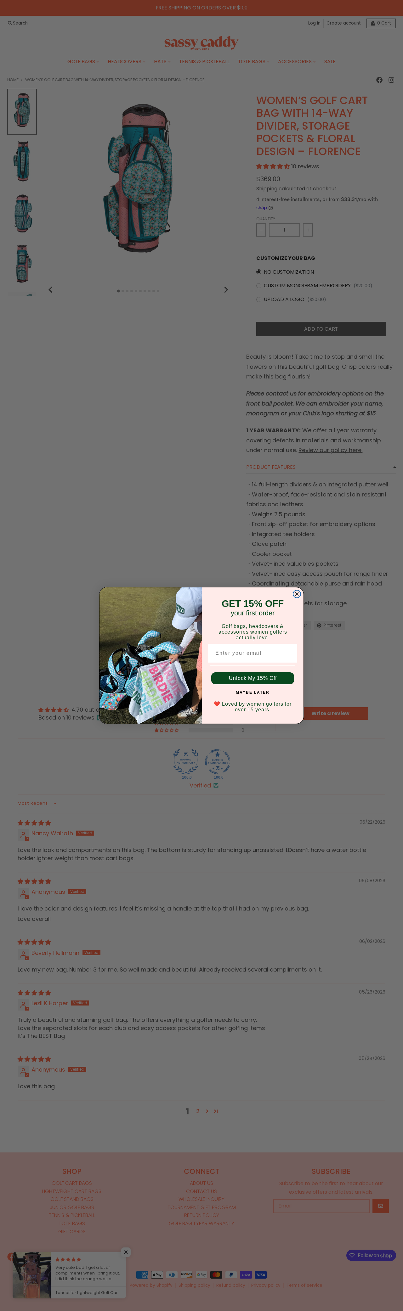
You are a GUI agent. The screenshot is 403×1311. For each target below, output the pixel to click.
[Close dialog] (297, 594)
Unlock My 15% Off (253, 678)
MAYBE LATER (253, 692)
